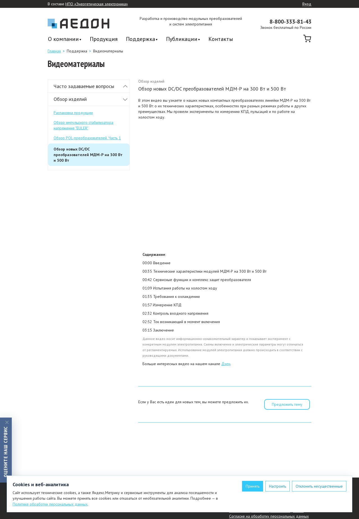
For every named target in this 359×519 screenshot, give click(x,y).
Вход (306, 4)
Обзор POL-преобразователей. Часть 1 (87, 137)
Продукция (104, 39)
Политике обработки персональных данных (50, 504)
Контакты (220, 39)
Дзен (225, 363)
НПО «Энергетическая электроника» (96, 4)
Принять (252, 486)
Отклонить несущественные (319, 486)
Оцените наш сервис (5, 451)
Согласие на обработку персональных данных (269, 516)
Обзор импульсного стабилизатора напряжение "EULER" (83, 125)
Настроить (277, 486)
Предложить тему (287, 404)
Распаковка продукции (73, 112)
